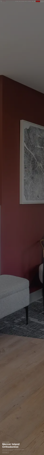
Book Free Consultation (5, 452)
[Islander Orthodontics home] (3, 1)
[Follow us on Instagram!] (34, 1)
